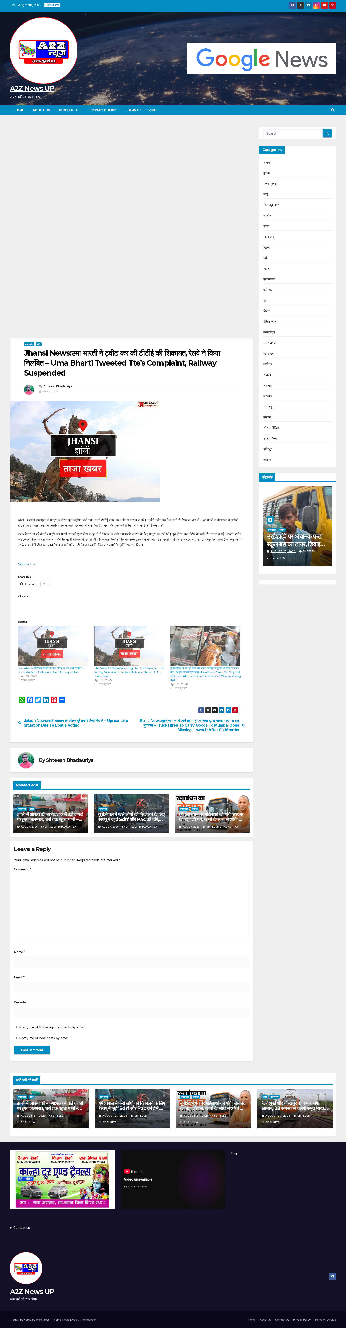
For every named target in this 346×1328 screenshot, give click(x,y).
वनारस (267, 417)
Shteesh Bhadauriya (58, 386)
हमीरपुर (267, 449)
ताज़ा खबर (269, 237)
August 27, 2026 (317, 551)
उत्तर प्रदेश (29, 344)
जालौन (267, 215)
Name (20, 952)
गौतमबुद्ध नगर (271, 205)
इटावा (266, 173)
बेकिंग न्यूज (269, 322)
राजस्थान (268, 375)
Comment (22, 869)
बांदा (265, 300)
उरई (265, 194)
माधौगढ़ (267, 364)
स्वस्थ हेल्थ (270, 438)
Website (20, 1002)
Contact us (21, 1228)
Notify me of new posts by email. (44, 1038)
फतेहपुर (267, 290)
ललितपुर (268, 407)
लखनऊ (195, 809)
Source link (26, 564)
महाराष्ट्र (268, 353)
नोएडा (266, 269)
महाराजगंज (269, 343)
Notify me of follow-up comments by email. (52, 1027)
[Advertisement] (131, 157)
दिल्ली (266, 247)
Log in (235, 1153)
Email (19, 977)
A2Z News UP (32, 88)
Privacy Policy (103, 110)
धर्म (265, 258)
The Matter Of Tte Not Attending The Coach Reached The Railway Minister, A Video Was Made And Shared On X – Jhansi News (129, 672)
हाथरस (267, 460)
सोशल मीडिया (271, 428)
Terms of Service (140, 110)
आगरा (266, 162)
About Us (41, 110)
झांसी (38, 344)
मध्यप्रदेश (269, 332)
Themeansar (88, 1319)
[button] (332, 110)
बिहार (266, 311)
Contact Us (70, 110)
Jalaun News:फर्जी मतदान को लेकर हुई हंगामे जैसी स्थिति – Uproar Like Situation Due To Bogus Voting (76, 723)
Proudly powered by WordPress (30, 1319)
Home (19, 110)
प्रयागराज (269, 279)
